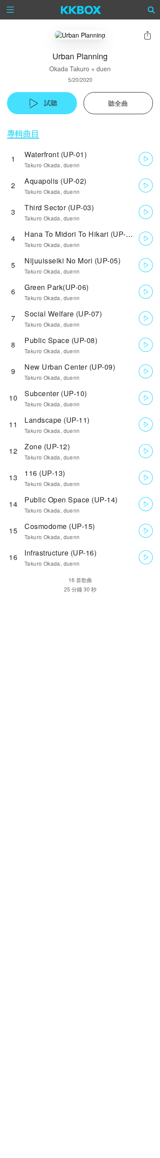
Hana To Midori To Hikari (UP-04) (80, 234)
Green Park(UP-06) (56, 287)
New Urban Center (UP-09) (69, 367)
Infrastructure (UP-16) (60, 553)
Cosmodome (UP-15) (59, 526)
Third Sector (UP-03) (59, 207)
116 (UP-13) (44, 473)
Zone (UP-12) (47, 446)
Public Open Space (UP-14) (71, 499)
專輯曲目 (23, 133)
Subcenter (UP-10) (55, 393)
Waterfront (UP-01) (55, 154)
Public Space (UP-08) (60, 340)
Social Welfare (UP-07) (63, 314)
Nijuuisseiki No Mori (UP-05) (72, 260)
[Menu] (10, 9)
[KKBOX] (81, 9)
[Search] (151, 9)
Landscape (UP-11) (57, 420)
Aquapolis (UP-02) (55, 181)
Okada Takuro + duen (80, 68)
